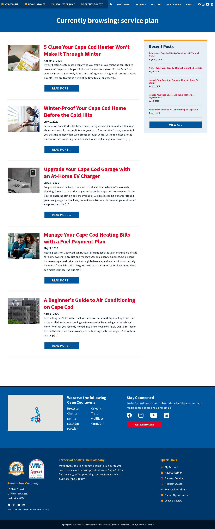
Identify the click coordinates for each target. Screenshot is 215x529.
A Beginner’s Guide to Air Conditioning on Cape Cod (173, 109)
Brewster (73, 408)
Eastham (73, 424)
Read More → (62, 88)
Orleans (96, 408)
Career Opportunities (177, 495)
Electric (156, 4)
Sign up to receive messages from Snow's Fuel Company (28, 509)
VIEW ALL (175, 125)
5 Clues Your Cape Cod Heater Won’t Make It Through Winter (87, 50)
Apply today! (78, 478)
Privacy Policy (104, 524)
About (190, 4)
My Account (11, 4)
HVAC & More (174, 4)
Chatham (73, 413)
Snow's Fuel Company (87, 524)
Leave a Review (173, 500)
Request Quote (94, 4)
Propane (141, 4)
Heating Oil (124, 4)
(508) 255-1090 (16, 497)
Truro (95, 413)
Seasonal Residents (176, 489)
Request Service (65, 4)
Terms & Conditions (120, 524)
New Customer (36, 4)
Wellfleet (97, 419)
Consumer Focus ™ (145, 524)
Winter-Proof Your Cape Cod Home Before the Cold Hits (85, 111)
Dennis (71, 419)
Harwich (72, 429)
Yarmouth (97, 424)
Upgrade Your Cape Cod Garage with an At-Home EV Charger (87, 172)
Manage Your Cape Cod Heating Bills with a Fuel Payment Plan (87, 238)
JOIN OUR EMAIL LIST (144, 424)
